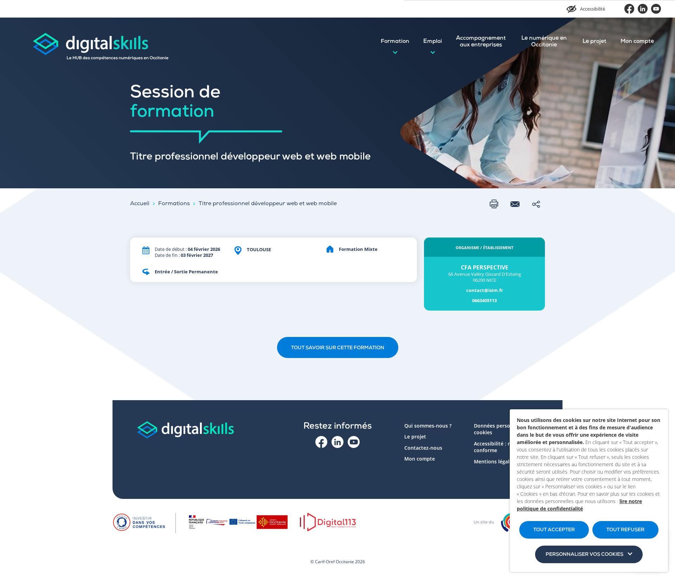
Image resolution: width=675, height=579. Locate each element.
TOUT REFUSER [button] (625, 530)
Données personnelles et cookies (504, 429)
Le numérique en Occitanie (544, 42)
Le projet (594, 42)
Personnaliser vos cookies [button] (584, 554)
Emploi (432, 42)
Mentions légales (494, 461)
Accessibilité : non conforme (495, 447)
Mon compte (637, 42)
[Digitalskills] (100, 42)
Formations (174, 204)
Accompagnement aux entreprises (481, 42)
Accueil (139, 204)
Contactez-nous (423, 447)
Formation (395, 42)
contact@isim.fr (484, 290)
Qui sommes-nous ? (427, 425)
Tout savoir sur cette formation (337, 348)
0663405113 (484, 301)
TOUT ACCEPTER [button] (554, 530)
